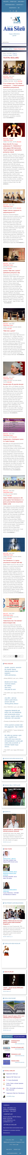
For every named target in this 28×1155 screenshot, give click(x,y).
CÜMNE (5, 79)
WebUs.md (6, 1142)
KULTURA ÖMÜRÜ (12, 266)
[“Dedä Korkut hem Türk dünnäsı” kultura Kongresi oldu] (14, 605)
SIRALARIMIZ (21, 1)
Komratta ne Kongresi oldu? (17, 1047)
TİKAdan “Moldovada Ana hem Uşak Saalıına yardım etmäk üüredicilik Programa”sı (12, 922)
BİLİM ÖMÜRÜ (9, 617)
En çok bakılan (7, 1036)
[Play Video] (14, 980)
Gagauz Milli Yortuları (12, 785)
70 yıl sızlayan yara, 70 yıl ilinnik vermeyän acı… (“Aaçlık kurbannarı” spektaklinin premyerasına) (13, 85)
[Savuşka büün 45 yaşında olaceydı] (14, 368)
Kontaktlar (19, 4)
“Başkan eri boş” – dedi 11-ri (9, 858)
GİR (18, 7)
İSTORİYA (5, 81)
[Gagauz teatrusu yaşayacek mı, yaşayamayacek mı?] (14, 196)
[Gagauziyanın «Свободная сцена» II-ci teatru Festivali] (14, 425)
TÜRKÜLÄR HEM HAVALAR (12, 943)
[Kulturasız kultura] (6, 1062)
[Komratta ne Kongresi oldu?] (6, 1049)
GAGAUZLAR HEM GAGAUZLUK (13, 758)
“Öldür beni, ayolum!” (9, 331)
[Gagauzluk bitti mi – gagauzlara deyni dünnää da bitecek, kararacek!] (14, 821)
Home (4, 53)
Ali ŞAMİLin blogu (11, 1096)
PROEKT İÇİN (13, 1)
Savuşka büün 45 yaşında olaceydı (13, 384)
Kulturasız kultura (15, 1060)
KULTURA (9, 53)
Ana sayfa (5, 1)
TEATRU (16, 81)
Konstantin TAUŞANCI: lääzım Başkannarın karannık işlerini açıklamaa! (10, 873)
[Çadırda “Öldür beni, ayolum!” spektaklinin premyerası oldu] (14, 255)
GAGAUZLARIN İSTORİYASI (14, 79)
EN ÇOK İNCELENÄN (19, 1036)
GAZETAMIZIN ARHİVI (10, 4)
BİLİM (4, 617)
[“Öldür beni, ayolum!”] (14, 315)
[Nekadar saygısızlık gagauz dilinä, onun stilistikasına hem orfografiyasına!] (14, 1007)
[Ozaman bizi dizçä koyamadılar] (6, 1042)
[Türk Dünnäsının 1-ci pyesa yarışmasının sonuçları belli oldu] (14, 545)
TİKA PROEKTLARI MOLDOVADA (13, 903)
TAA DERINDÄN (9, 117)
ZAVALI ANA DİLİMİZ (10, 998)
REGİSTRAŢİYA (12, 7)
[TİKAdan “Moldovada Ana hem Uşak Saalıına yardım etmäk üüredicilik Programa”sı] (14, 912)
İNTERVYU (7, 811)
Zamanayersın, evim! (16, 1054)
